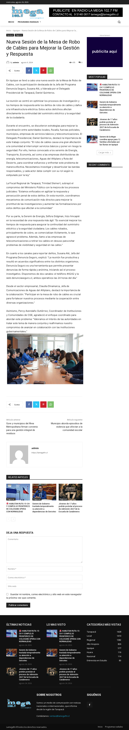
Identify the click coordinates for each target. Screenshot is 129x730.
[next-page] (13, 519)
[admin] (8, 62)
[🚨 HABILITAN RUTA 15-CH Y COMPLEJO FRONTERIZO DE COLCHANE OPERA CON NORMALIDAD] (18, 492)
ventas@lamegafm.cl (60, 716)
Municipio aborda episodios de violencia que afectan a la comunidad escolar (66, 426)
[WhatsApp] (51, 70)
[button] (119, 22)
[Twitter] (36, 70)
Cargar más (103, 152)
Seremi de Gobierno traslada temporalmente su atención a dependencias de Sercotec (110, 107)
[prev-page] (8, 519)
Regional (19, 35)
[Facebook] (29, 70)
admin (16, 62)
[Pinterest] (43, 70)
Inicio (8, 30)
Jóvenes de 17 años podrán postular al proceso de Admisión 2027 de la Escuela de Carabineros (109, 124)
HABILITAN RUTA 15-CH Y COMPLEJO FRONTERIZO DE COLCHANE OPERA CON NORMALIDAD (110, 90)
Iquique (16, 30)
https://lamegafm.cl (39, 453)
